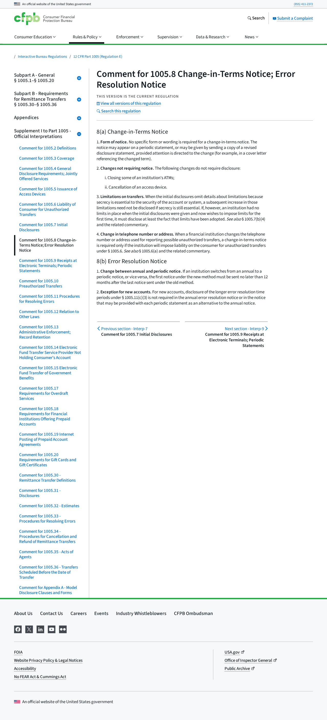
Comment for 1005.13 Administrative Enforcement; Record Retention (45, 332)
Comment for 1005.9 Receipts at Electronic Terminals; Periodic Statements (48, 266)
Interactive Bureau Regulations (42, 56)
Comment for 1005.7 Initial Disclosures (43, 227)
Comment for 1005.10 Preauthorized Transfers (40, 283)
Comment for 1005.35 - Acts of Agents (46, 554)
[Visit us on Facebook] (18, 628)
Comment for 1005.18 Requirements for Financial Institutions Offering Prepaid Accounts (44, 416)
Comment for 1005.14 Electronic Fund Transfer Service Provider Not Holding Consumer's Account (50, 352)
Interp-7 (124, 329)
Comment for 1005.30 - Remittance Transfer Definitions (47, 477)
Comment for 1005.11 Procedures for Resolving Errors (49, 299)
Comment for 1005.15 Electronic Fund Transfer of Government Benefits (48, 373)
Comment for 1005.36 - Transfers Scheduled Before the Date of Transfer (48, 572)
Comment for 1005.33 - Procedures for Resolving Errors (47, 518)
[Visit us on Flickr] (63, 628)
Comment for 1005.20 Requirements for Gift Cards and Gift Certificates (47, 460)
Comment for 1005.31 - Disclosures (40, 493)
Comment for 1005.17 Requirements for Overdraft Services (43, 393)
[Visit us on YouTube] (51, 628)
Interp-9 (244, 329)
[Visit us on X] (29, 628)
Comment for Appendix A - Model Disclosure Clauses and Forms (48, 590)
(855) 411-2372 (303, 4)
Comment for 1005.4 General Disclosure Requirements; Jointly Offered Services (48, 174)
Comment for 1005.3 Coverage (46, 158)
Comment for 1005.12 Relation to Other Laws (49, 314)
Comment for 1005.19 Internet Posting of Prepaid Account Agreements (46, 439)
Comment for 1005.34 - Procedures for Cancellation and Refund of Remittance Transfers (48, 536)
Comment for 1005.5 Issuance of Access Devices (48, 191)
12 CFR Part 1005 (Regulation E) (97, 56)
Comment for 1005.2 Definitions (47, 148)
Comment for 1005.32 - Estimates (49, 506)
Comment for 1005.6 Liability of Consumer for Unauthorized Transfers (47, 209)
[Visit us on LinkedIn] (40, 628)
